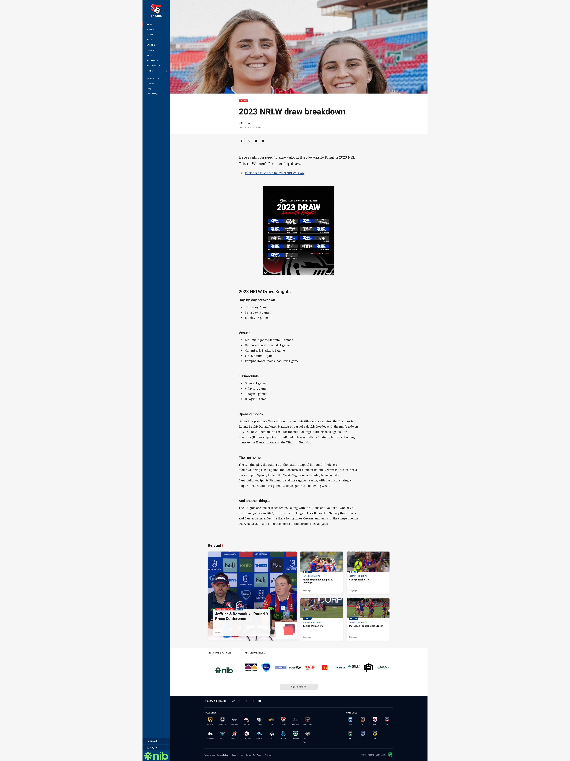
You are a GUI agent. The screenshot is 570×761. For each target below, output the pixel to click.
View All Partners (298, 686)
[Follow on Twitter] (246, 701)
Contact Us (250, 755)
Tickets (150, 83)
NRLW (150, 55)
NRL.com (244, 123)
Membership (153, 78)
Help (241, 755)
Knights (243, 101)
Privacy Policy (222, 755)
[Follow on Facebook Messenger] (259, 701)
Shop (149, 88)
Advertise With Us (264, 755)
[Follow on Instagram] (253, 701)
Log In (153, 747)
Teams (150, 50)
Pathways (152, 60)
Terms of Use (209, 755)
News (150, 24)
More (150, 71)
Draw (150, 40)
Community (153, 66)
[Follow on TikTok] (233, 701)
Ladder (151, 45)
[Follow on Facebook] (240, 701)
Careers (235, 755)
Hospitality (152, 93)
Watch (150, 29)
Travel (151, 34)
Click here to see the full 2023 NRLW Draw (274, 173)
